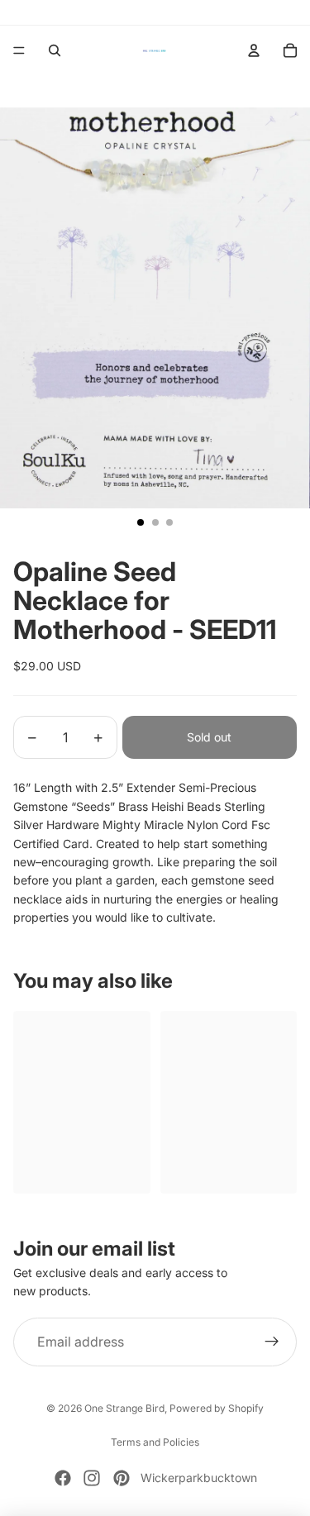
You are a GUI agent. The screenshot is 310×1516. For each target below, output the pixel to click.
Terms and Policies (155, 1442)
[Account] (254, 50)
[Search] (54, 50)
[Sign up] (272, 1342)
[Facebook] (63, 1478)
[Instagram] (92, 1478)
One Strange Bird (124, 1408)
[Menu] (19, 50)
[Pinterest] (121, 1478)
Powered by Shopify (216, 1408)
